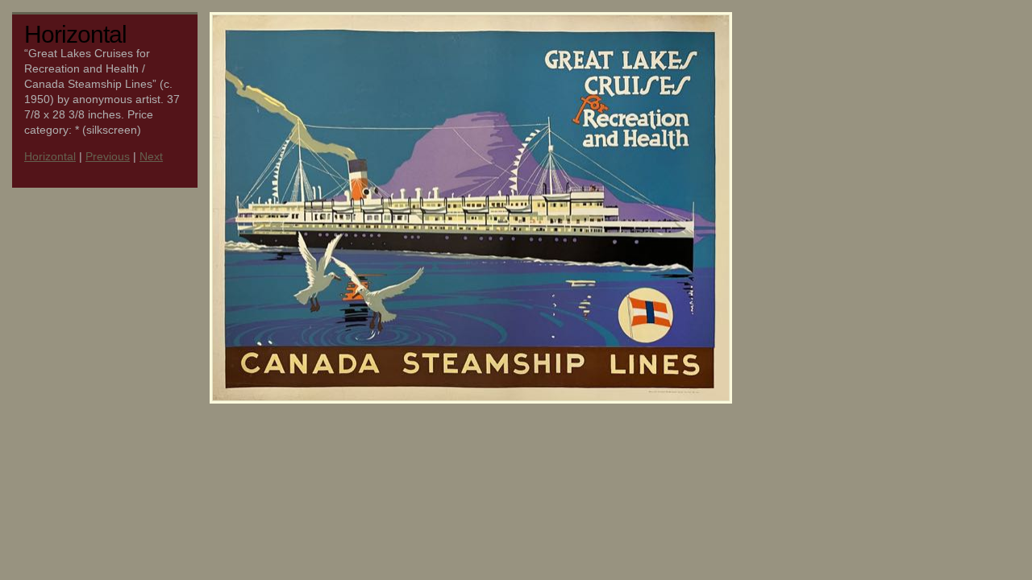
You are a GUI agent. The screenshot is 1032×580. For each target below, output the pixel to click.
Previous (107, 157)
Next (151, 157)
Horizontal (50, 157)
